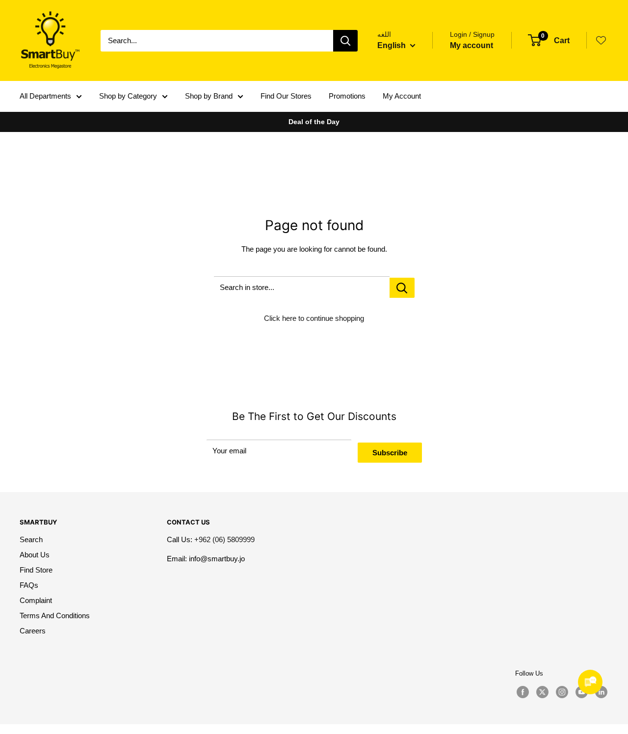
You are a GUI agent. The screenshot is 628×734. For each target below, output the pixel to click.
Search (31, 539)
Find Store (36, 570)
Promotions (347, 96)
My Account (402, 96)
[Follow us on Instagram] (561, 692)
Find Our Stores (286, 96)
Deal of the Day (314, 122)
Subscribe (389, 452)
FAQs (29, 585)
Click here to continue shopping (314, 318)
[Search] (345, 41)
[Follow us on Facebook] (522, 692)
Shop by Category (128, 96)
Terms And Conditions (55, 615)
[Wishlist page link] (601, 40)
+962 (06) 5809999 (224, 539)
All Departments (45, 96)
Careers (33, 631)
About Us (35, 554)
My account (471, 45)
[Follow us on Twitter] (542, 692)
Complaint (36, 600)
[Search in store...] (402, 288)
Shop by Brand (209, 96)
